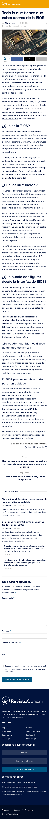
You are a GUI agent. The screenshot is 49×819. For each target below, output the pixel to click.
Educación (7, 735)
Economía (6, 731)
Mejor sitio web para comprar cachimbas (19, 787)
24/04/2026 (17, 528)
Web (4, 654)
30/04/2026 (17, 506)
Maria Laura (10, 23)
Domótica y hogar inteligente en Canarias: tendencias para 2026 (23, 523)
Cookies (17, 810)
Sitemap (5, 810)
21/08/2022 (25, 23)
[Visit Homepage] (12, 4)
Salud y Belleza (33, 731)
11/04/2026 (8, 554)
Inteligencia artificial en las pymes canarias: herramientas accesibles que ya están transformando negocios (25, 562)
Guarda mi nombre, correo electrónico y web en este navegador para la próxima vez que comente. (25, 669)
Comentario (8, 598)
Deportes (6, 728)
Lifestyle (6, 738)
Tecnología (31, 738)
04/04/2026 (8, 568)
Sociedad (30, 735)
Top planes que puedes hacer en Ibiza (18, 782)
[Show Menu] (41, 4)
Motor (29, 728)
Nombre (6, 631)
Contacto (29, 810)
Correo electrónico (12, 642)
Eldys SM (8, 506)
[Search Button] (46, 4)
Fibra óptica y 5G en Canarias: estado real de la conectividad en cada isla (24, 500)
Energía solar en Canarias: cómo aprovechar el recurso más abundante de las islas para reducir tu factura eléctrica (24, 548)
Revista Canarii (13, 814)
